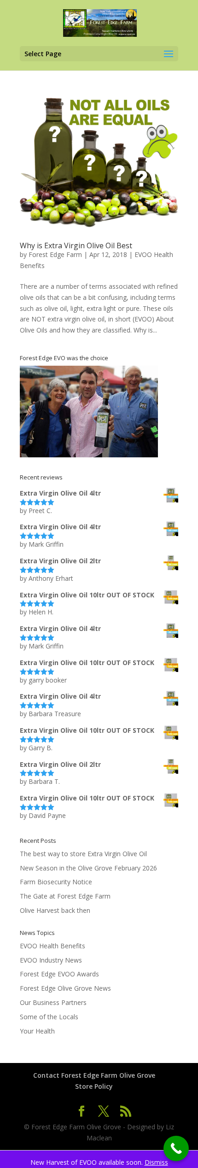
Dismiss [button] (156, 1162)
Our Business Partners (53, 1002)
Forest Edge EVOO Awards (59, 973)
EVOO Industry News (51, 960)
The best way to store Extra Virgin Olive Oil (83, 853)
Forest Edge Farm (55, 254)
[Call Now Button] (176, 1148)
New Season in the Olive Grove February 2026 (88, 868)
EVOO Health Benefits (52, 945)
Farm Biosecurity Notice (56, 881)
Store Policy (94, 1086)
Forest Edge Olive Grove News (65, 988)
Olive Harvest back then (55, 910)
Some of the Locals (49, 1016)
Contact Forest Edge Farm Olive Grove (94, 1075)
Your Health (37, 1031)
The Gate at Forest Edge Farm (65, 896)
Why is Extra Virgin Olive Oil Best (76, 245)
